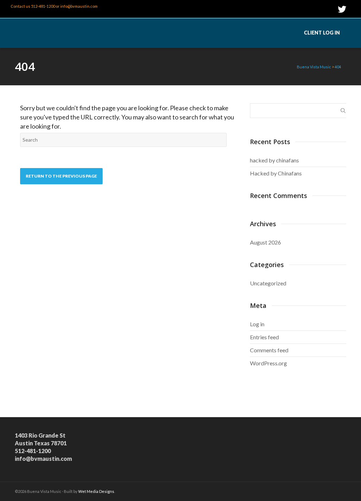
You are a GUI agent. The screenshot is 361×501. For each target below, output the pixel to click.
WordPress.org (268, 363)
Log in (257, 324)
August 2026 (265, 242)
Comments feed (269, 350)
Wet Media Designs (96, 491)
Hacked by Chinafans (276, 173)
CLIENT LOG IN (322, 33)
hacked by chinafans (274, 160)
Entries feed (264, 337)
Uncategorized (268, 283)
